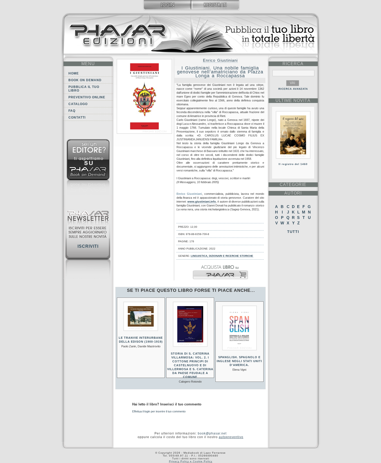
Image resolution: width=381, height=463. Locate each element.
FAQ (71, 111)
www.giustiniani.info (201, 201)
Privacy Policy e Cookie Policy (190, 461)
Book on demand (85, 80)
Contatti (77, 117)
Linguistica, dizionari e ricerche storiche (222, 255)
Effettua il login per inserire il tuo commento (159, 411)
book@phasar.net (212, 433)
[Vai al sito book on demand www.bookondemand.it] (88, 168)
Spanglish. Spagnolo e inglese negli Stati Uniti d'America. (239, 361)
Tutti (293, 232)
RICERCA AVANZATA (293, 88)
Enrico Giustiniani (220, 60)
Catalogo (78, 104)
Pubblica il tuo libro (83, 88)
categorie (293, 184)
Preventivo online (86, 97)
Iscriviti (87, 246)
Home (73, 73)
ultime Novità (293, 100)
